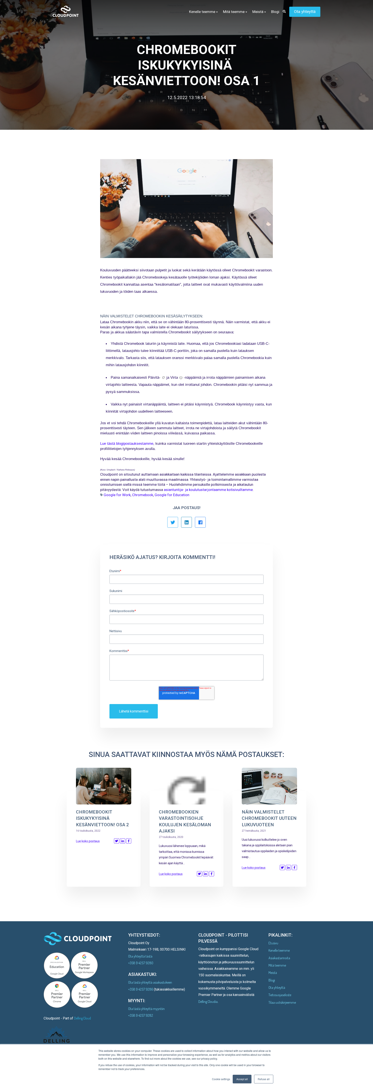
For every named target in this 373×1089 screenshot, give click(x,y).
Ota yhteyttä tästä (140, 956)
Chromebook (142, 495)
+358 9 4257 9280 (140, 963)
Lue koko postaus (88, 841)
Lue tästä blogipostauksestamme (126, 444)
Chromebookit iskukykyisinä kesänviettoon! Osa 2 (102, 818)
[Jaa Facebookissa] (200, 522)
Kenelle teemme (279, 950)
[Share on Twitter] (116, 841)
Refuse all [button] (264, 1079)
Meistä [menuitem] (257, 11)
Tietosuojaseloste (280, 995)
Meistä (273, 972)
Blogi (272, 980)
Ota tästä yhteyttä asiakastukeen (150, 982)
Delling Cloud (82, 1018)
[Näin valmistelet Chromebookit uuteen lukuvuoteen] (269, 786)
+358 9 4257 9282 (140, 1015)
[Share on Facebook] (128, 841)
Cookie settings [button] (221, 1079)
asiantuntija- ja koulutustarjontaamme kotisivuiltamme (208, 490)
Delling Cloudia (208, 1001)
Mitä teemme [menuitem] (234, 11)
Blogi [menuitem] (275, 11)
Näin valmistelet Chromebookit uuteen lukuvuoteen (269, 818)
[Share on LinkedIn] (122, 841)
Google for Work (117, 495)
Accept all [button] (242, 1079)
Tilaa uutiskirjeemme (282, 1002)
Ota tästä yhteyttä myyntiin (146, 1009)
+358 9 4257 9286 (141, 989)
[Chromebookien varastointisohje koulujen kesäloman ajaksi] (186, 786)
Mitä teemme (277, 965)
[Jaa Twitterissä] (172, 522)
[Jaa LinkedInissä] (186, 522)
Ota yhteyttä (305, 11)
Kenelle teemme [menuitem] (202, 11)
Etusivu (273, 943)
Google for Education (172, 495)
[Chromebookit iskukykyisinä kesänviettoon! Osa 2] (103, 786)
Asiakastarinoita (279, 958)
